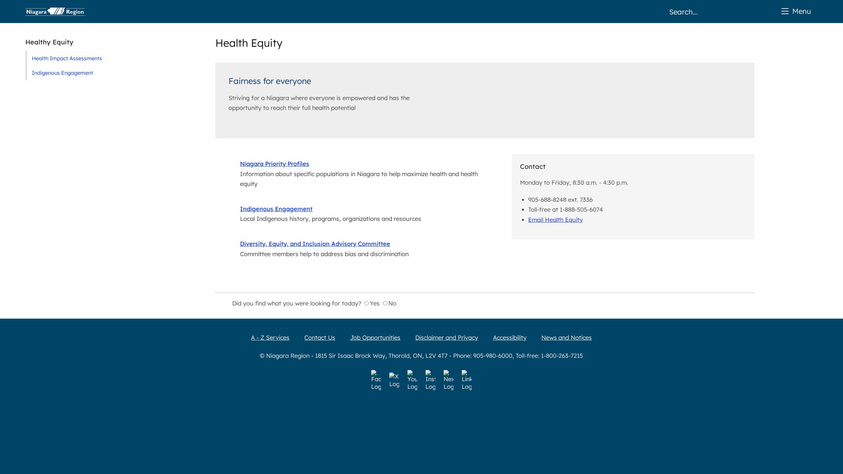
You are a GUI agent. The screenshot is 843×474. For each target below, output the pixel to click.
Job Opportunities (375, 337)
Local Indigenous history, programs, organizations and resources (330, 214)
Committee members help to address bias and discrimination (324, 249)
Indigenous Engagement (62, 72)
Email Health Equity (555, 220)
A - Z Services (270, 337)
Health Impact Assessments (67, 58)
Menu (801, 11)
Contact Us (319, 337)
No (392, 303)
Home (55, 11)
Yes (375, 303)
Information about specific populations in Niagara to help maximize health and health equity (359, 174)
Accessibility (510, 337)
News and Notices (566, 337)
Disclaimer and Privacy (446, 337)
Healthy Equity (49, 42)
